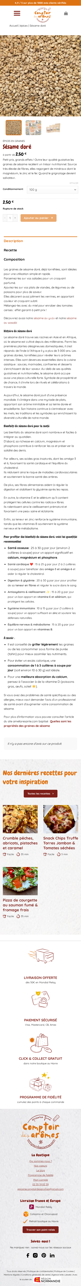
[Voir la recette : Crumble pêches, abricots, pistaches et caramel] (20, 819)
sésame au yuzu (44, 318)
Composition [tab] (14, 259)
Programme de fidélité (40, 1175)
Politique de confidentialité (40, 1271)
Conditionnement (13, 189)
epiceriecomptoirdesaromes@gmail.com (41, 1188)
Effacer (74, 183)
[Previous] (6, 76)
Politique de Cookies (64, 1271)
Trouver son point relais (40, 1229)
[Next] (74, 76)
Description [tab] (13, 241)
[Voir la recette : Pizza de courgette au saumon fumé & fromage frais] (20, 881)
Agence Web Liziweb (61, 1274)
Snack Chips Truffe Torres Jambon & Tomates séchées (60, 843)
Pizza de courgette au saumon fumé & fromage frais (20, 905)
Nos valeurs (40, 1165)
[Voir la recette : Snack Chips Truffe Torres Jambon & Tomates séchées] (60, 819)
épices (24, 25)
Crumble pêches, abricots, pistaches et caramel (20, 843)
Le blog (40, 1170)
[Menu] (17, 13)
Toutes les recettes (39, 793)
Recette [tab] (10, 250)
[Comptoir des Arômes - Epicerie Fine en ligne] (42, 15)
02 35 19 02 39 (40, 1184)
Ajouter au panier (36, 218)
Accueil (13, 25)
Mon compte (40, 1179)
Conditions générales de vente (35, 1274)
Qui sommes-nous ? (40, 1161)
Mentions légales (12, 1274)
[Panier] (66, 13)
